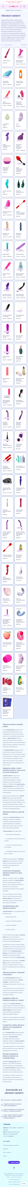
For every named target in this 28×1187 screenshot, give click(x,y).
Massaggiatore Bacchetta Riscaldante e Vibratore (7, 621)
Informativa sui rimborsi (16, 1177)
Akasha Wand (6, 60)
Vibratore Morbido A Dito (20, 191)
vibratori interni (20, 784)
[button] (3, 6)
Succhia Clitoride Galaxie (20, 599)
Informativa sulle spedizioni (15, 1184)
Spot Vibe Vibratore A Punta (7, 445)
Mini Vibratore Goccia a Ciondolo (19, 358)
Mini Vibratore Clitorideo (19, 336)
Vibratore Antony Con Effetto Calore (20, 489)
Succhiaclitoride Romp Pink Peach (7, 643)
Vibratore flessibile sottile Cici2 (7, 511)
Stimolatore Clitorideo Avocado (19, 556)
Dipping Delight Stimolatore (20, 274)
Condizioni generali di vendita (11, 1145)
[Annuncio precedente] (3, 2)
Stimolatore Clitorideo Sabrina (19, 445)
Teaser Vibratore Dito (7, 191)
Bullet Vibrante (20, 254)
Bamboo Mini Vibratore (6, 234)
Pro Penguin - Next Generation (20, 401)
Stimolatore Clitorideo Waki (20, 688)
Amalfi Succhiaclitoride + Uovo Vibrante (20, 213)
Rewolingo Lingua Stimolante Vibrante (19, 146)
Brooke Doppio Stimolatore (20, 61)
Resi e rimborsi (7, 1152)
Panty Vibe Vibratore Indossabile (19, 103)
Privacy (5, 1156)
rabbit (21, 878)
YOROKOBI (9, 1173)
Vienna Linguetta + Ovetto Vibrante (7, 555)
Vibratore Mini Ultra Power (19, 510)
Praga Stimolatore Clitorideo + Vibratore (19, 169)
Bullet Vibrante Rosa (6, 274)
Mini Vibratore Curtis (6, 357)
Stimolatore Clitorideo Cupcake (6, 169)
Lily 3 (17, 124)
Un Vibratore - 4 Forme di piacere (20, 467)
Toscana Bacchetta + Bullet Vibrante (6, 467)
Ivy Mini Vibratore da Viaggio (7, 316)
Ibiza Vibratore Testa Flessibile (20, 295)
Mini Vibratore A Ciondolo (20, 316)
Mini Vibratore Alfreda (6, 336)
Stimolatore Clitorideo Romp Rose (7, 667)
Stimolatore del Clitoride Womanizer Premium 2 (7, 711)
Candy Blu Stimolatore (6, 82)
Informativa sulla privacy (14, 1179)
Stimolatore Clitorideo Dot (19, 577)
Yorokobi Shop (12, 1061)
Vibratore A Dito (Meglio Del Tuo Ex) (7, 489)
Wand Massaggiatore (7, 102)
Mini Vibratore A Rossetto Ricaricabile (20, 380)
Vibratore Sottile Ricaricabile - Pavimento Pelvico (7, 533)
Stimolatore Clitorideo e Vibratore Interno (20, 621)
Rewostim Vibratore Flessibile (18, 423)
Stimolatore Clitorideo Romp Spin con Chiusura (20, 644)
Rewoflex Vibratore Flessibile (5, 423)
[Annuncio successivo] (25, 2)
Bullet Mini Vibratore (18, 234)
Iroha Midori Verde (6, 124)
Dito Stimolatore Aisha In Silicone (7, 295)
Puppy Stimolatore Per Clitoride (7, 146)
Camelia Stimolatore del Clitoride (7, 689)
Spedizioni (6, 1148)
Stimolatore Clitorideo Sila (6, 599)
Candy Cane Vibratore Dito (19, 82)
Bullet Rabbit (6, 254)
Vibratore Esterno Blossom (7, 212)
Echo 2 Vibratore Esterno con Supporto (20, 667)
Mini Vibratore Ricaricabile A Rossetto (6, 402)
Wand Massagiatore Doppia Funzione (7, 578)
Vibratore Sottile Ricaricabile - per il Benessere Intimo (20, 533)
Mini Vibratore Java (6, 379)
